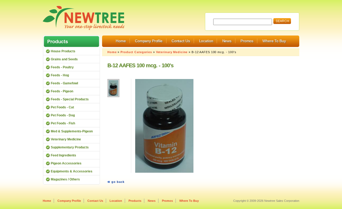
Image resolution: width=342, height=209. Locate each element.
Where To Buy (274, 41)
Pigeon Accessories (66, 163)
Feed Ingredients (63, 155)
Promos (246, 41)
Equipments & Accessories (71, 171)
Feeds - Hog (60, 75)
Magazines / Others (65, 179)
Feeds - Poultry (62, 67)
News (226, 41)
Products (135, 200)
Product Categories (136, 52)
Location (206, 41)
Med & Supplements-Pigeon (72, 131)
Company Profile (148, 41)
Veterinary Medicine (172, 52)
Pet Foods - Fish (63, 123)
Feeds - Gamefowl (64, 83)
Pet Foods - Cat (62, 107)
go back (118, 181)
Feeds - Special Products (70, 99)
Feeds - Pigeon (62, 91)
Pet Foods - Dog (63, 115)
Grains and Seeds (64, 59)
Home (121, 41)
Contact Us (181, 41)
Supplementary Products (70, 147)
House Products (63, 51)
